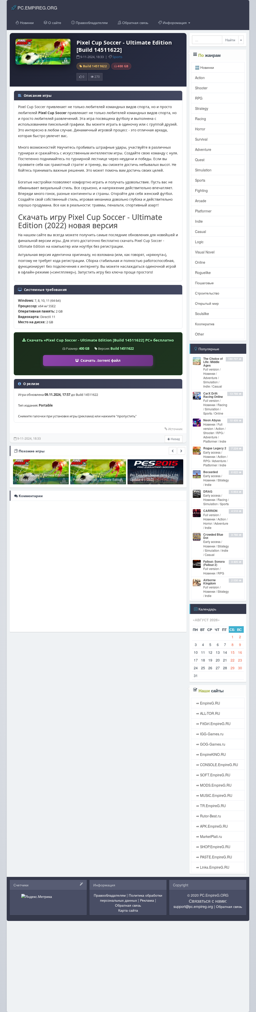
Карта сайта (128, 910)
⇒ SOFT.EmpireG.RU (212, 774)
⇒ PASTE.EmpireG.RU (213, 856)
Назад (175, 439)
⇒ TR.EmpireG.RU (210, 805)
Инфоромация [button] (175, 22)
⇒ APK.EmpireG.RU (211, 826)
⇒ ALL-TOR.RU (207, 713)
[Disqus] (98, 565)
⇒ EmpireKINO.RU (210, 754)
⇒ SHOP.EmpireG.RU (212, 846)
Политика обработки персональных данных (131, 898)
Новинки (26, 22)
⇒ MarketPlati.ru (208, 836)
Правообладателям (91, 22)
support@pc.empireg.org (193, 906)
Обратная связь (134, 22)
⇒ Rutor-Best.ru (208, 815)
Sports (117, 57)
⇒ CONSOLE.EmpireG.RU (216, 764)
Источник (175, 429)
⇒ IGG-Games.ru (209, 733)
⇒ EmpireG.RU (207, 703)
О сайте (54, 22)
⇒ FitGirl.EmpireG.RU (212, 723)
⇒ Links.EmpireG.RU (212, 867)
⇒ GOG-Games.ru (210, 744)
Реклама (147, 900)
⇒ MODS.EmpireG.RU (213, 785)
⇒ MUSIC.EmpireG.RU (213, 795)
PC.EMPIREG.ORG (36, 7)
